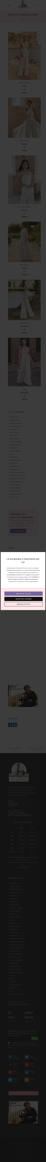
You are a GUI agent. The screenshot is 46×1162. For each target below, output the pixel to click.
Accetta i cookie (24, 599)
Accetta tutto (23, 593)
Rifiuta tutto (23, 604)
